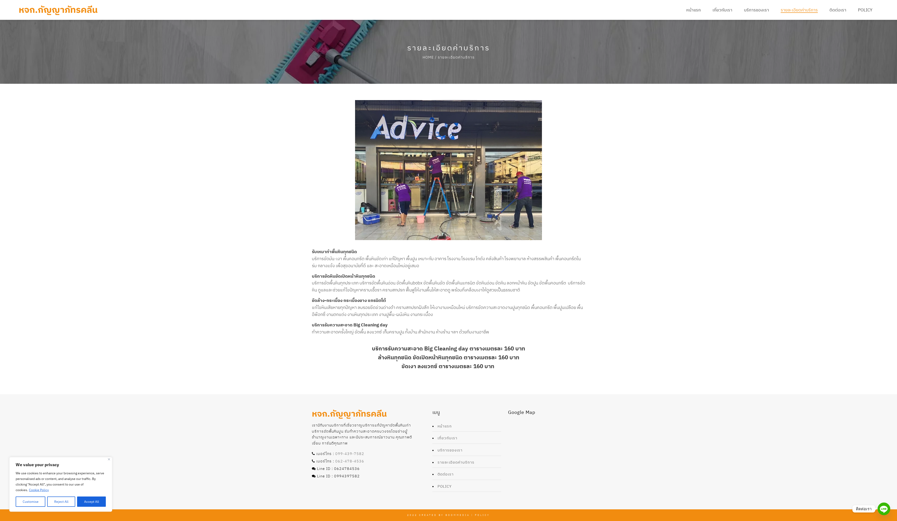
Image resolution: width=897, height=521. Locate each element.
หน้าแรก (445, 426)
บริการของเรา (450, 450)
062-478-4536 (349, 461)
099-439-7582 (349, 453)
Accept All (91, 502)
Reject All (61, 502)
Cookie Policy (39, 490)
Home (428, 57)
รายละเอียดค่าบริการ (456, 462)
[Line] (884, 509)
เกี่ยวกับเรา (447, 438)
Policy (482, 515)
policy (445, 486)
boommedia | (460, 515)
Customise (31, 502)
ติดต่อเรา (446, 474)
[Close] (109, 459)
